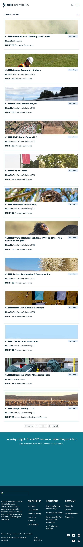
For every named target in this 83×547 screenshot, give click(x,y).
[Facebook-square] (79, 535)
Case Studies (33, 510)
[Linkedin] (73, 535)
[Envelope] (68, 535)
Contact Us (69, 517)
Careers (68, 510)
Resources (32, 506)
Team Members (71, 513)
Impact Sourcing (34, 513)
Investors (31, 521)
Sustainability (33, 524)
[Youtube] (73, 540)
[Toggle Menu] (77, 5)
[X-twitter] (79, 540)
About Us (69, 506)
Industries (32, 517)
